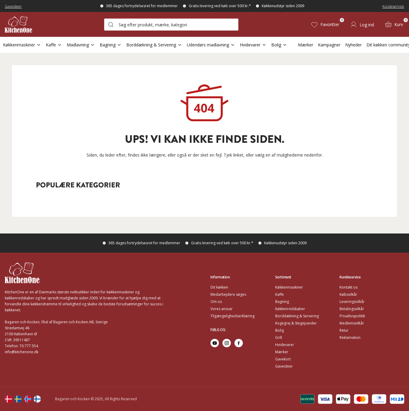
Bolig (276, 45)
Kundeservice (393, 6)
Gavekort (283, 359)
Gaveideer (13, 6)
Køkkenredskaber (290, 308)
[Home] (18, 24)
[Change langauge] (8, 399)
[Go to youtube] (214, 343)
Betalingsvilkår (352, 308)
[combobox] (171, 25)
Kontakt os (349, 287)
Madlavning (78, 45)
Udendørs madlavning (208, 45)
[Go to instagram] (226, 343)
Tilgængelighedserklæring (232, 316)
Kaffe (51, 45)
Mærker (305, 45)
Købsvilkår (348, 294)
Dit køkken (219, 287)
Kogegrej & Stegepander (296, 323)
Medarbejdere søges (228, 294)
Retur (344, 330)
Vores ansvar (221, 308)
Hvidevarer (250, 45)
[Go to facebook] (238, 343)
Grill (278, 337)
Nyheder (353, 45)
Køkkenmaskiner (19, 45)
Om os (216, 301)
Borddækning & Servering (151, 45)
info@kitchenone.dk (21, 351)
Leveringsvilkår (352, 301)
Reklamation (350, 337)
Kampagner (329, 45)
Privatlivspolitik (352, 316)
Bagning (108, 45)
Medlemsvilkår (352, 323)
